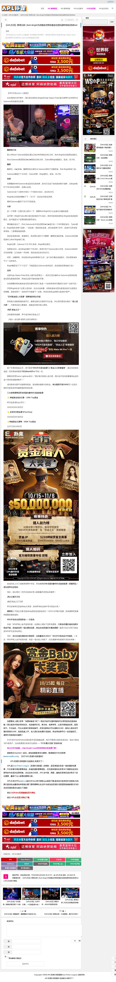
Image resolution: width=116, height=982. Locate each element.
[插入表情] (72, 941)
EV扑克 (59, 860)
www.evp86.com (11, 756)
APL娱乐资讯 (103, 8)
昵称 (8, 941)
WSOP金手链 (75, 864)
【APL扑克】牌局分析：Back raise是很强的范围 (104, 220)
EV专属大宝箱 (43, 860)
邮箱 (8, 947)
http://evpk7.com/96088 (32, 748)
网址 (7, 952)
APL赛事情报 (65, 8)
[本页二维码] (113, 974)
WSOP (26, 864)
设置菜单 (110, 2)
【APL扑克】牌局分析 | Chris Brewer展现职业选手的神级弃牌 (104, 178)
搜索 (87, 18)
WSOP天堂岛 (42, 864)
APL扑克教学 (78, 8)
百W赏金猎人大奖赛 (27, 868)
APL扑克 (59, 875)
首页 (42, 8)
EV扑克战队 (75, 860)
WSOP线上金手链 (59, 864)
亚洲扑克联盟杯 (10, 868)
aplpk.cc (20, 93)
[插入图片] (77, 941)
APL (10, 860)
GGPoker (10, 864)
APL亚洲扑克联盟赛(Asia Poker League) (62, 975)
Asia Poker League (21, 766)
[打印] (62, 19)
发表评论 (70, 20)
